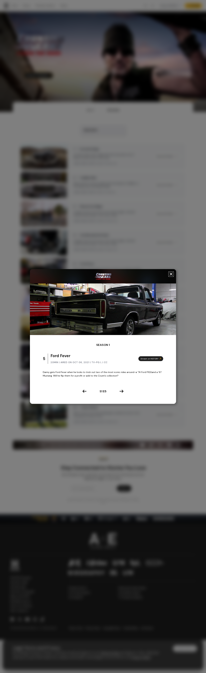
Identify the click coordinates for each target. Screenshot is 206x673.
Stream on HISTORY (149, 358)
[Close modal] (171, 274)
